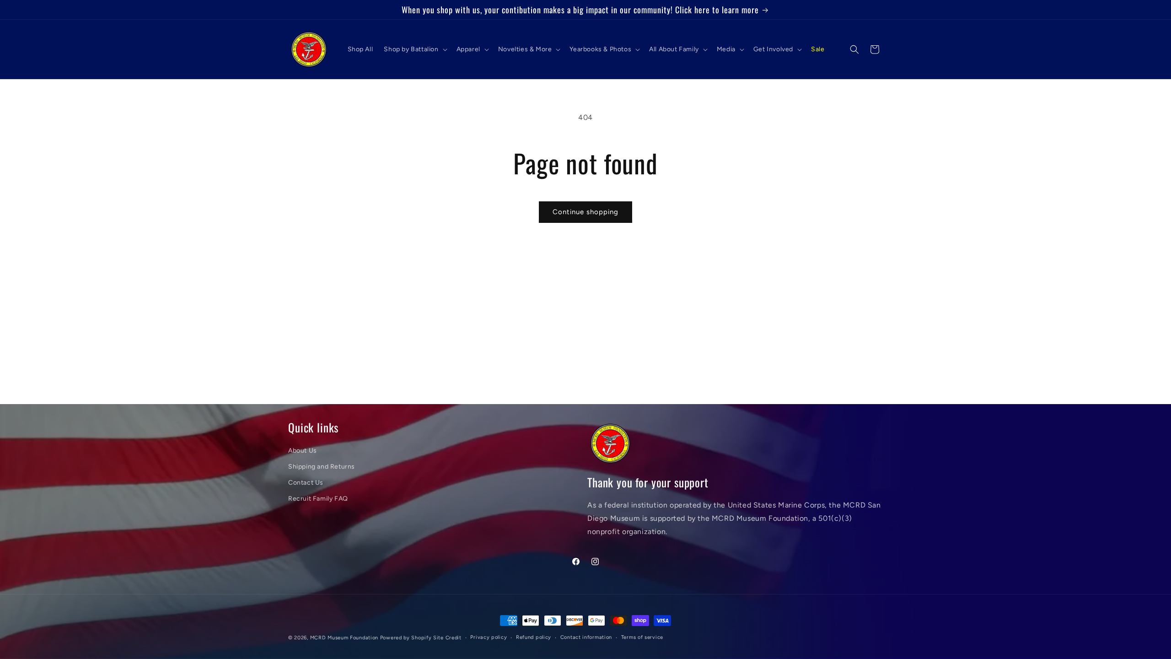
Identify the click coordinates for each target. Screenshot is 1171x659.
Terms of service (642, 637)
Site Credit (447, 638)
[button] (414, 49)
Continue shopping (585, 212)
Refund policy (533, 637)
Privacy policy (488, 637)
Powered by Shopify (406, 638)
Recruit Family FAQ (318, 498)
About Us (302, 450)
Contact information (586, 637)
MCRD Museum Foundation (344, 638)
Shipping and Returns (321, 466)
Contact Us (305, 482)
